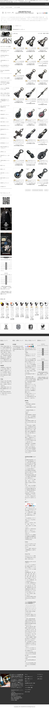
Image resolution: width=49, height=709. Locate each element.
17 (45, 190)
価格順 (44, 33)
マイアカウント (40, 674)
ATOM (28, 691)
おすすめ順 (40, 33)
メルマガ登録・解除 (29, 687)
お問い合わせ (39, 678)
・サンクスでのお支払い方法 (30, 662)
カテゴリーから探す (9, 7)
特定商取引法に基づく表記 (30, 683)
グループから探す (17, 7)
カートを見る (39, 676)
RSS (26, 691)
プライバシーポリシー (29, 685)
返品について (27, 680)
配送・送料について (29, 678)
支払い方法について (29, 676)
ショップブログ (28, 689)
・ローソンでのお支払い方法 (30, 652)
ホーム (2, 7)
